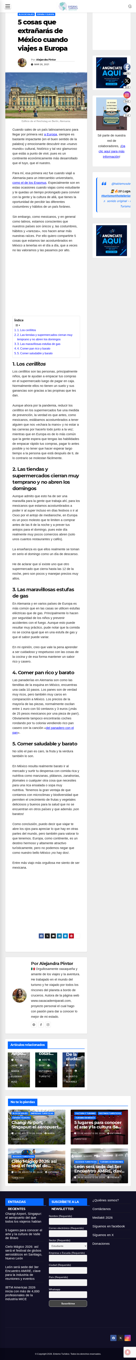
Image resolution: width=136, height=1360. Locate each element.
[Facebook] (41, 1024)
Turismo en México (85, 1118)
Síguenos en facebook (108, 1226)
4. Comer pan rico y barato (33, 348)
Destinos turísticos (110, 1113)
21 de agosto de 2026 (29, 1133)
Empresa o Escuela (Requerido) (67, 1252)
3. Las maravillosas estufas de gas (38, 343)
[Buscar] (130, 6)
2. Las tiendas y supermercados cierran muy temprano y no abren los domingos (44, 337)
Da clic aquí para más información (112, 151)
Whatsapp (54, 1289)
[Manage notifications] (128, 1352)
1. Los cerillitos (26, 330)
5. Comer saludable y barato (35, 353)
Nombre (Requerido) (60, 1216)
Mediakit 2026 (102, 1217)
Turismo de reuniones (111, 1162)
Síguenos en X (103, 1235)
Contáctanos (101, 1209)
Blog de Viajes (26, 14)
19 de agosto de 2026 (91, 1177)
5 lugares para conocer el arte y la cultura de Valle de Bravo (97, 1127)
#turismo (108, 196)
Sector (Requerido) (59, 1240)
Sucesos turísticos (23, 1156)
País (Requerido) (58, 1277)
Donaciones (101, 1243)
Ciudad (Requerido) (60, 1265)
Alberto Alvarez (72, 1079)
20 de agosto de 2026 (29, 1172)
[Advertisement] (46, 286)
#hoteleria (122, 196)
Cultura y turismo (85, 1113)
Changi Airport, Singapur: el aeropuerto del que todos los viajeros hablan (23, 1217)
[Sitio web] (34, 1024)
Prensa (114, 1177)
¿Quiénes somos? (105, 1200)
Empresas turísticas (42, 1113)
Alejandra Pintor (46, 59)
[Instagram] (48, 1024)
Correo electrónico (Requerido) (66, 1228)
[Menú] (7, 6)
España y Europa (45, 14)
